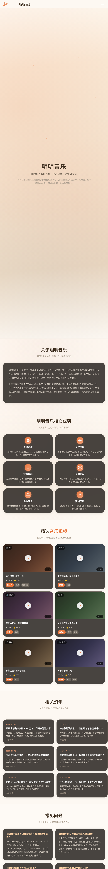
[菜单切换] (102, 4)
